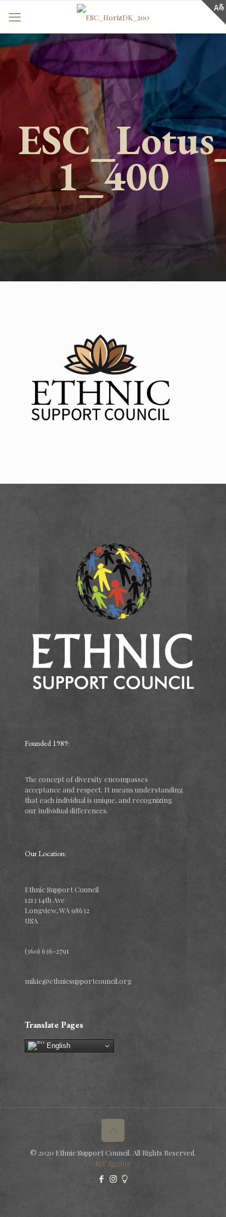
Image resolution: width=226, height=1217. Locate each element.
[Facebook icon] (102, 1178)
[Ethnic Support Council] (113, 16)
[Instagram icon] (113, 1178)
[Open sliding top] (213, 12)
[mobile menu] (14, 16)
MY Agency (113, 1163)
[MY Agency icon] (125, 1178)
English (57, 1045)
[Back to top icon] (113, 1130)
